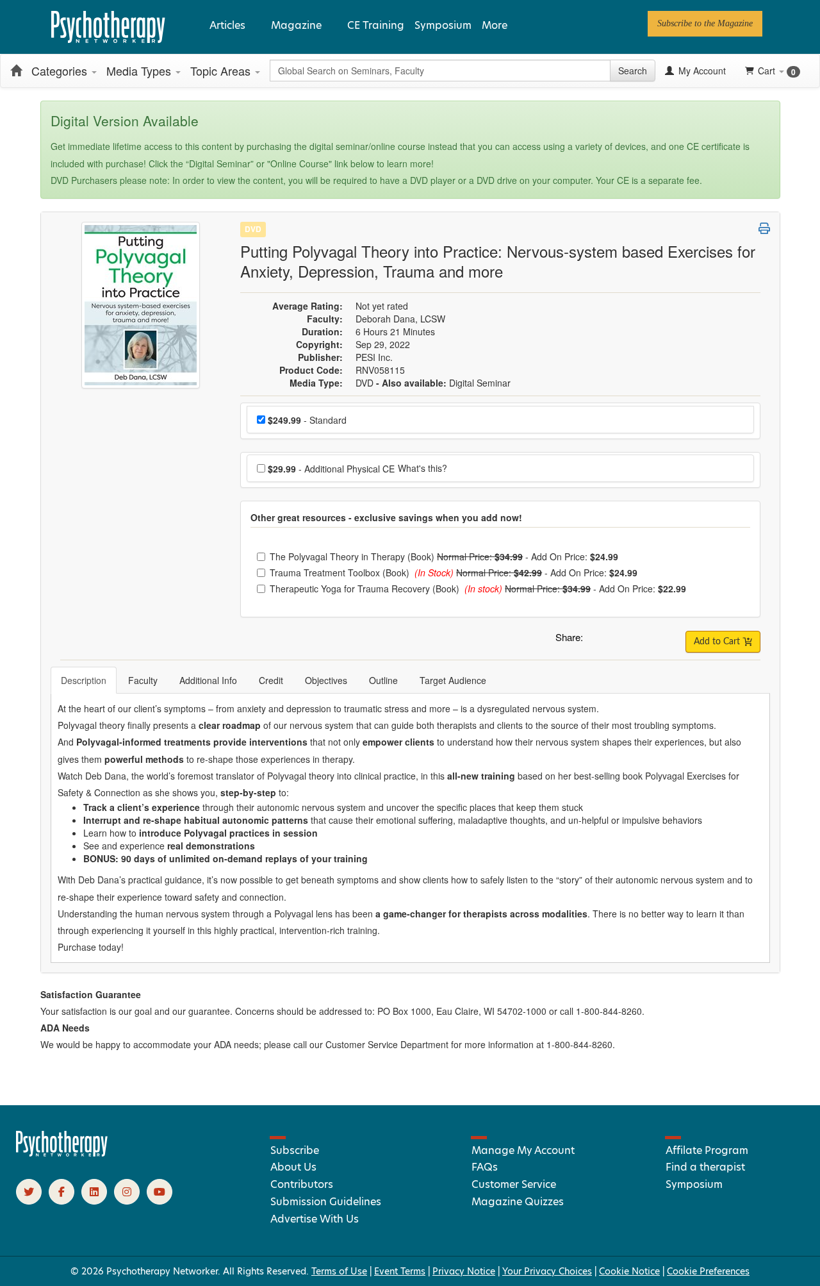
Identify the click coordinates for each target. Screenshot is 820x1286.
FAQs (485, 1167)
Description (83, 680)
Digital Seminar (480, 382)
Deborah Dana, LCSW (400, 318)
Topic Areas (222, 70)
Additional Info (208, 680)
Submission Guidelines (325, 1201)
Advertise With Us (314, 1219)
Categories (60, 70)
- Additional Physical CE (331, 468)
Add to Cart (718, 641)
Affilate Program (707, 1150)
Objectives (326, 680)
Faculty (143, 680)
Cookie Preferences (708, 1271)
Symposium (443, 25)
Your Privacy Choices (547, 1271)
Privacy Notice (463, 1271)
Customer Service (514, 1184)
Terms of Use (339, 1271)
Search (632, 70)
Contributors (301, 1184)
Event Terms (399, 1271)
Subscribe (294, 1150)
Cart (777, 71)
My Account (701, 70)
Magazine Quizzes (518, 1201)
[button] (595, 640)
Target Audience (453, 680)
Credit (271, 680)
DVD (253, 229)
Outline (383, 680)
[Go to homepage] (62, 1153)
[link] (705, 24)
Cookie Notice (629, 1271)
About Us (293, 1167)
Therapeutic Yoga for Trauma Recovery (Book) (366, 588)
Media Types (140, 70)
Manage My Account (523, 1150)
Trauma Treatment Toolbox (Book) (341, 572)
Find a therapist (705, 1167)
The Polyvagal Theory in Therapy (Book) (353, 556)
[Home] (16, 70)
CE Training (375, 25)
